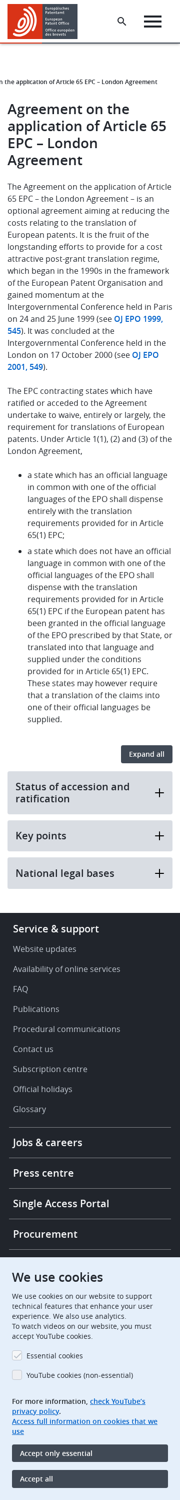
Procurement (45, 1234)
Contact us (33, 1049)
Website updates (44, 948)
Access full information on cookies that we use (85, 1426)
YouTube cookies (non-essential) (79, 1375)
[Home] (46, 21)
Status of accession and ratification (73, 792)
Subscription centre (50, 1069)
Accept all (36, 1478)
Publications (36, 1009)
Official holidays (42, 1089)
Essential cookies (54, 1355)
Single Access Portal (61, 1203)
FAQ (20, 988)
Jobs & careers (47, 1142)
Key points (41, 835)
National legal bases (65, 873)
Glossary (29, 1109)
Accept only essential (56, 1453)
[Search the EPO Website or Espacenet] (122, 22)
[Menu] (152, 21)
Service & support (56, 928)
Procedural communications (66, 1029)
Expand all (146, 754)
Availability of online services (66, 968)
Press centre (43, 1173)
